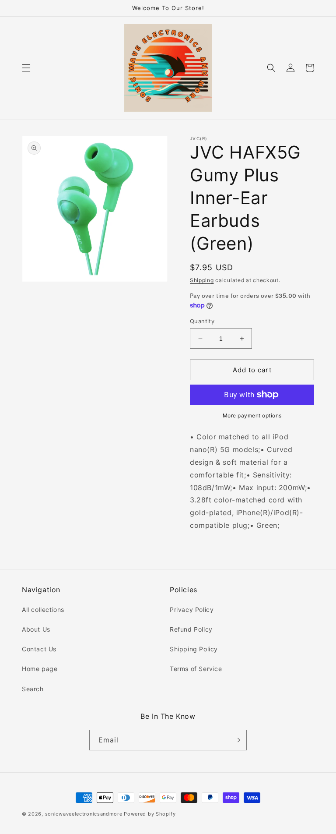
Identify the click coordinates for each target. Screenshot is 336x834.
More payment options (252, 415)
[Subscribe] (236, 740)
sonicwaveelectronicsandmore (83, 814)
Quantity (202, 321)
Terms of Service (196, 668)
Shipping (202, 280)
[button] (26, 68)
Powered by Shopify (150, 814)
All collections (43, 609)
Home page (39, 668)
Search (33, 689)
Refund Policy (191, 629)
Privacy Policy (192, 609)
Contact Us (39, 649)
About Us (36, 629)
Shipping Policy (194, 649)
